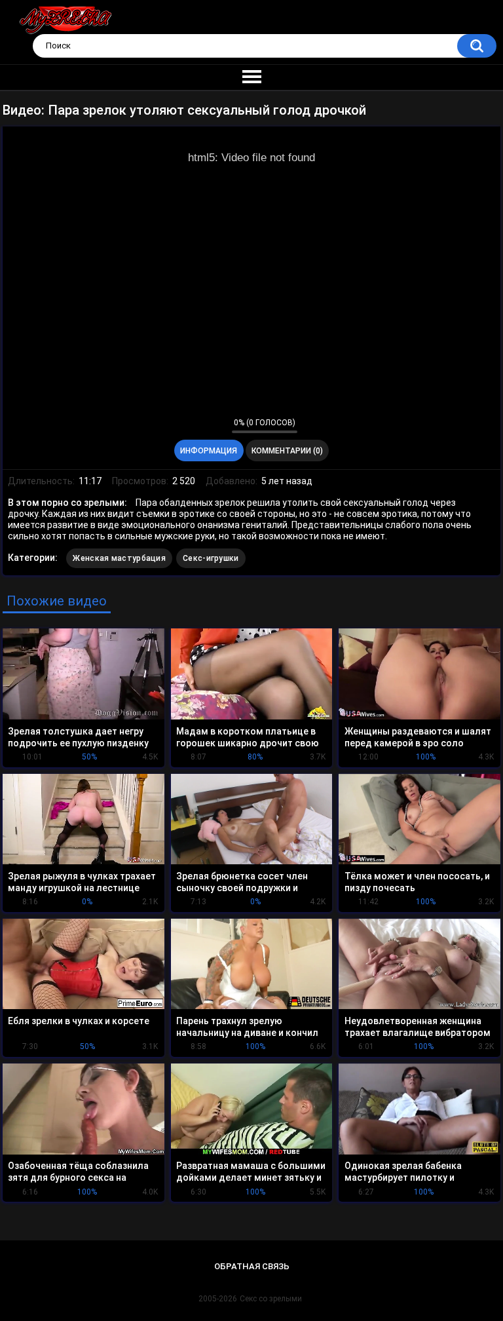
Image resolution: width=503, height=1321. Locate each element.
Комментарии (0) (287, 450)
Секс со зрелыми (271, 1298)
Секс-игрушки (211, 558)
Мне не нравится (218, 425)
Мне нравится (201, 425)
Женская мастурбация (119, 558)
